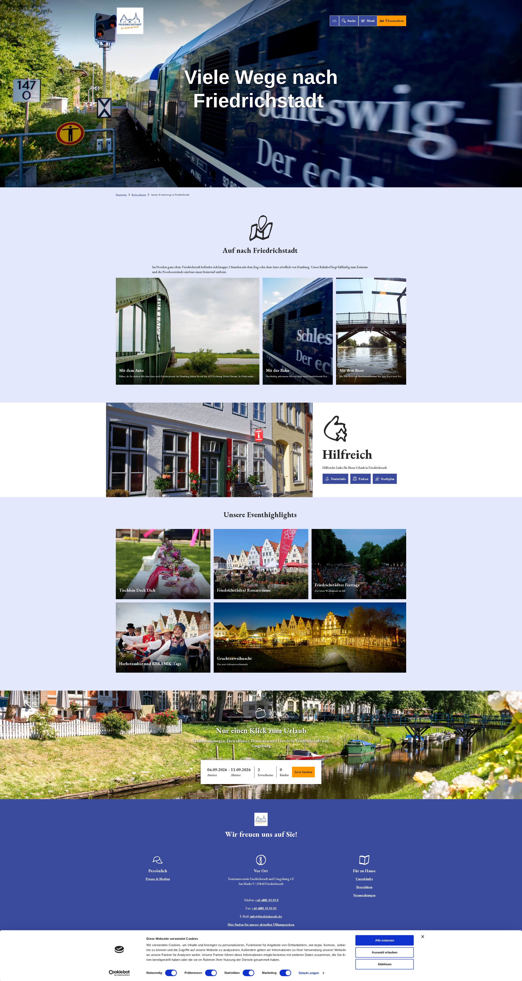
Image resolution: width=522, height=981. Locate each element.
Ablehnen (385, 964)
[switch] (211, 973)
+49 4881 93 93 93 (264, 908)
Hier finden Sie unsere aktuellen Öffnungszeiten (261, 924)
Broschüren (364, 887)
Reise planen (139, 194)
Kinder (284, 775)
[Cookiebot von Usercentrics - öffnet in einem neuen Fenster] (119, 973)
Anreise (212, 775)
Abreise (236, 775)
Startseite (121, 194)
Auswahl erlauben (384, 952)
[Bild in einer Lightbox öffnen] (261, 819)
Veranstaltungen (364, 895)
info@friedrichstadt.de (265, 916)
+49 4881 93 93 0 (266, 900)
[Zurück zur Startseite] (130, 21)
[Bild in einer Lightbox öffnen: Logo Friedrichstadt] (261, 713)
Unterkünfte (364, 879)
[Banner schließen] (422, 936)
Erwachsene (265, 775)
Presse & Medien (158, 879)
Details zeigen (309, 973)
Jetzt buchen (303, 772)
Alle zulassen (384, 940)
